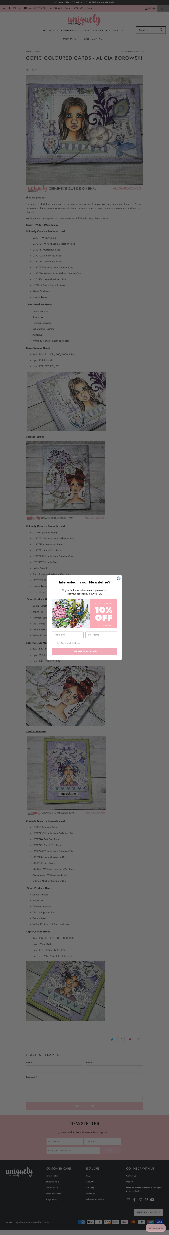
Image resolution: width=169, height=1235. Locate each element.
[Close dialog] (118, 578)
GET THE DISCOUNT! (85, 651)
